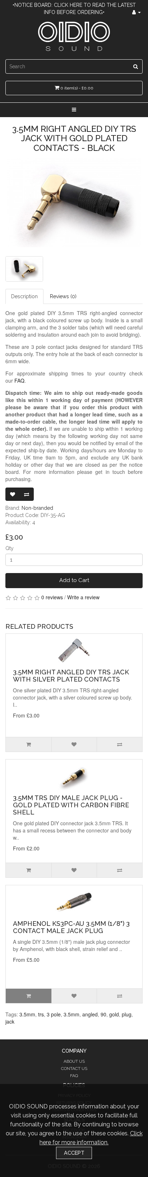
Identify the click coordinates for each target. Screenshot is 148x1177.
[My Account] (136, 12)
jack (9, 1021)
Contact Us (74, 1068)
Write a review (83, 597)
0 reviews (52, 597)
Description (24, 296)
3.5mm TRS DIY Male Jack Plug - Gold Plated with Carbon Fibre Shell (71, 805)
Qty (9, 548)
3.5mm (27, 1014)
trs (41, 1014)
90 (103, 1014)
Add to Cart (74, 580)
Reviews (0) (63, 296)
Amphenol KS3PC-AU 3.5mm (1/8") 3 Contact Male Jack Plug (71, 927)
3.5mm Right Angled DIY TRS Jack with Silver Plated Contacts (71, 675)
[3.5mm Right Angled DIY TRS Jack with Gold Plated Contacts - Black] (74, 202)
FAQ (74, 1075)
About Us (74, 1061)
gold (114, 1014)
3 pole (54, 1014)
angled (90, 1014)
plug (126, 1014)
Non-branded (37, 508)
